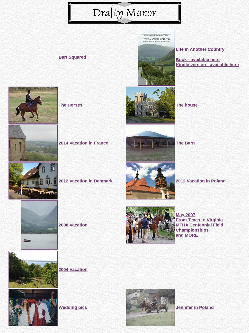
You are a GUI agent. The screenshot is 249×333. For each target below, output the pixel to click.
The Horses (70, 105)
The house (187, 105)
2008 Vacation (73, 225)
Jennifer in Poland (195, 307)
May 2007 (185, 214)
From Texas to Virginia (199, 219)
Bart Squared (72, 57)
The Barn (185, 143)
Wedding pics (73, 307)
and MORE (187, 235)
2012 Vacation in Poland (201, 181)
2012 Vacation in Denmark (86, 181)
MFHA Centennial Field (199, 225)
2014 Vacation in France (83, 143)
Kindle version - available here (207, 64)
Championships (192, 230)
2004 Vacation (73, 269)
